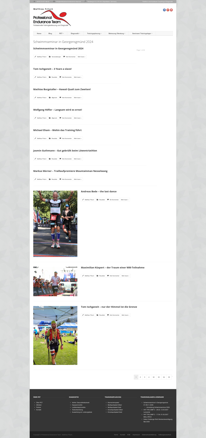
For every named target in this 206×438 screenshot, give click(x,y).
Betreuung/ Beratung (116, 33)
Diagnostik (75, 33)
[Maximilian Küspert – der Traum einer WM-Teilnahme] (55, 281)
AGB (128, 435)
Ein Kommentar (114, 200)
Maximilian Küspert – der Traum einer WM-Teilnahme (112, 267)
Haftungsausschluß (164, 435)
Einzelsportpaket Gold (115, 412)
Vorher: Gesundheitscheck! (80, 402)
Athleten (39, 405)
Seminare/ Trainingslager (141, 33)
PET (60, 33)
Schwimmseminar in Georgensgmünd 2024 (58, 48)
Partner (38, 407)
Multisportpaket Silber (115, 405)
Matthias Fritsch (41, 57)
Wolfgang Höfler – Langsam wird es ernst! (57, 109)
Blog (50, 33)
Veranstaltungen (56, 57)
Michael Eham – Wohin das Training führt (57, 130)
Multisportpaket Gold (114, 407)
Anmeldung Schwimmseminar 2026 (158, 407)
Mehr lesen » (81, 57)
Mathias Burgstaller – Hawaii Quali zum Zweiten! (62, 89)
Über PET (39, 402)
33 (159, 377)
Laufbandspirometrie (78, 407)
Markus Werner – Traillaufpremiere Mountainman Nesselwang (70, 171)
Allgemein (54, 97)
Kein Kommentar (70, 57)
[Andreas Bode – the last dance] (55, 223)
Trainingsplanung (93, 33)
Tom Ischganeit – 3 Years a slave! (52, 68)
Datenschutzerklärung (149, 435)
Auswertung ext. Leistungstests (82, 412)
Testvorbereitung (77, 410)
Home (39, 33)
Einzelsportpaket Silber (115, 410)
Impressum (136, 435)
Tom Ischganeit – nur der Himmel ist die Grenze (109, 306)
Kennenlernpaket (113, 402)
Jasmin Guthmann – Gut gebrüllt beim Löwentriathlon (65, 150)
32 (153, 377)
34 (164, 377)
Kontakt (38, 410)
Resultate (54, 77)
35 (169, 377)
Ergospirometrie (77, 405)
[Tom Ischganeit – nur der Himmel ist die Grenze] (55, 335)
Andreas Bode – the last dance (99, 191)
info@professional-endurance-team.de (68, 1)
